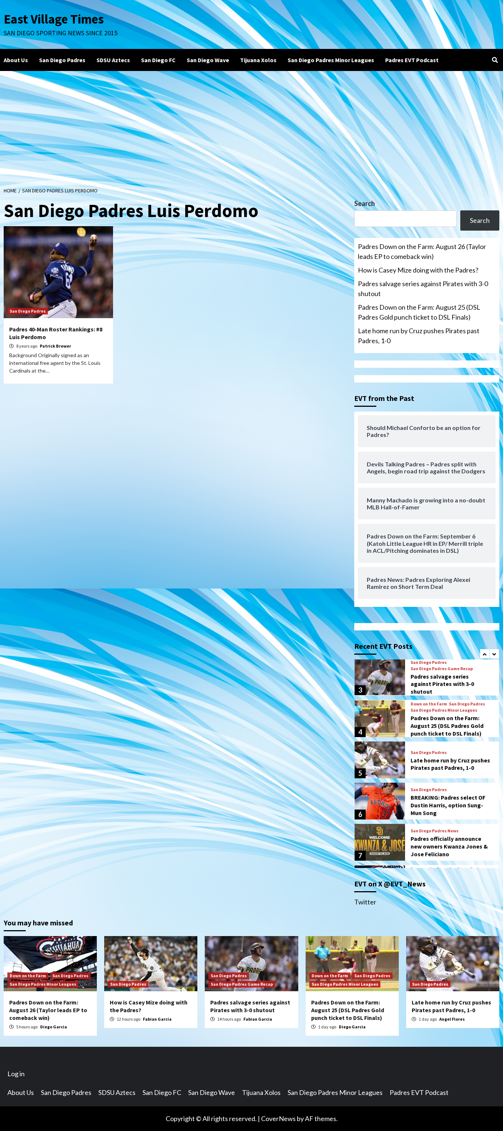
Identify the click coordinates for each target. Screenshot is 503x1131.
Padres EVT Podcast (412, 60)
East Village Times (54, 19)
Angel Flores (452, 1019)
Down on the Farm (429, 704)
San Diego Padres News (434, 831)
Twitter (365, 902)
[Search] (494, 60)
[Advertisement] (251, 126)
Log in (16, 1074)
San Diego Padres (62, 60)
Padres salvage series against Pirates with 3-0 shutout (423, 289)
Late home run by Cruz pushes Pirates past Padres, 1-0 (418, 336)
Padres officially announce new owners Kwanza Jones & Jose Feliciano (449, 846)
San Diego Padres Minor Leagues (331, 60)
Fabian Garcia (157, 1019)
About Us (16, 60)
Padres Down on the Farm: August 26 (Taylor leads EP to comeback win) (422, 251)
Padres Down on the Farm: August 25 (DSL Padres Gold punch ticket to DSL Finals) (419, 312)
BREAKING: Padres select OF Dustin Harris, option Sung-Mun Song (448, 805)
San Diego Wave (208, 60)
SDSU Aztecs (113, 60)
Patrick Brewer (55, 346)
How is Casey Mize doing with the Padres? (418, 270)
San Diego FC (158, 60)
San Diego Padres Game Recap (442, 668)
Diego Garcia (53, 1026)
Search (364, 203)
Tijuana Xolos (258, 60)
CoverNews (278, 1118)
